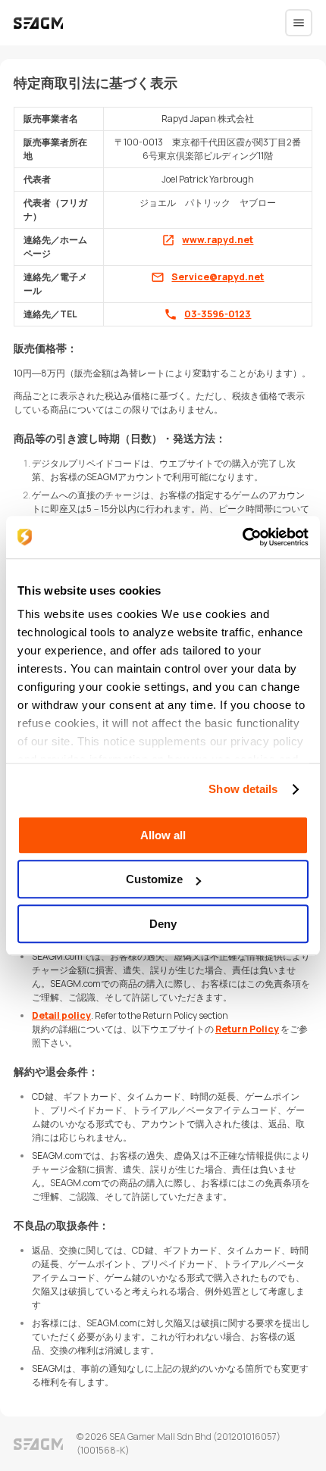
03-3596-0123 (217, 314)
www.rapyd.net (217, 239)
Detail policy (61, 1015)
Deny (163, 923)
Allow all (163, 835)
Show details (242, 788)
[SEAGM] (38, 23)
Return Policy (247, 1029)
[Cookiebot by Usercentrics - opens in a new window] (242, 537)
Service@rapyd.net (217, 276)
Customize (154, 879)
